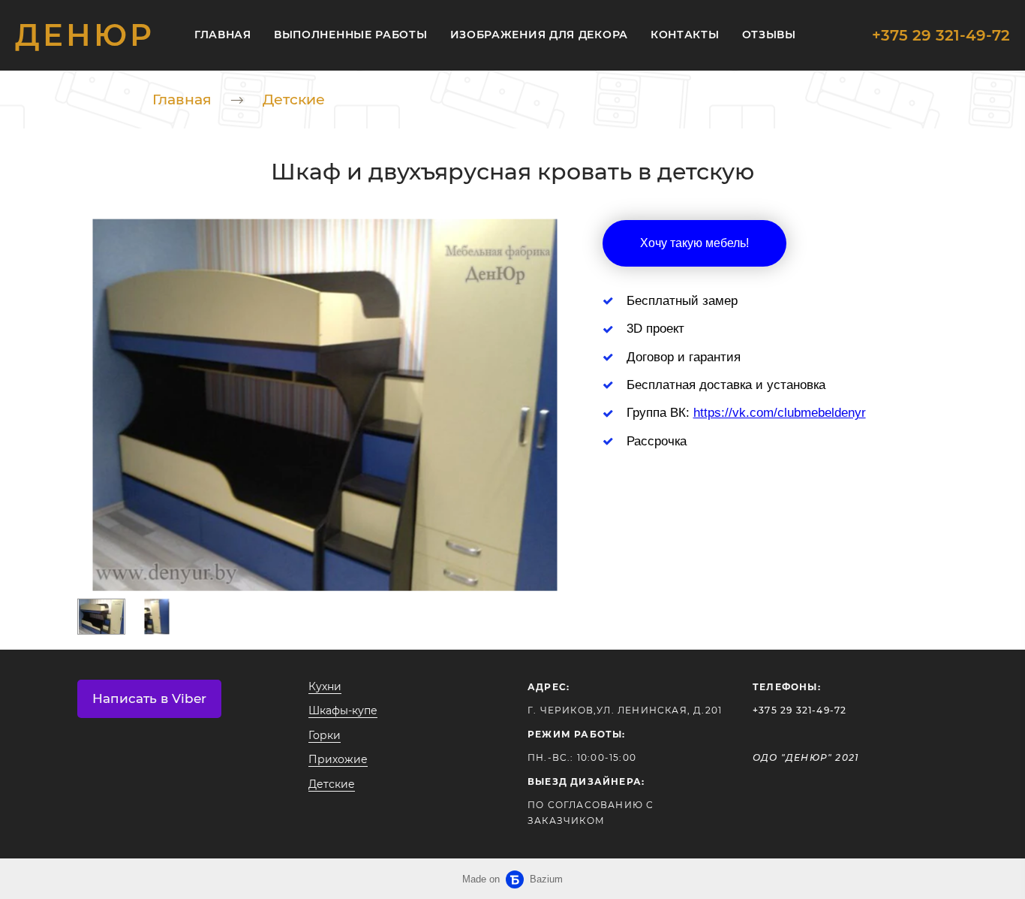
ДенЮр (85, 35)
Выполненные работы (351, 34)
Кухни (324, 686)
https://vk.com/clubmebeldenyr (779, 413)
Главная (222, 34)
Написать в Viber (149, 698)
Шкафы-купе (342, 710)
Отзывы (769, 34)
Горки (324, 735)
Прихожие (338, 759)
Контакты (685, 34)
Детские (294, 99)
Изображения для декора (539, 34)
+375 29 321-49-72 (941, 35)
